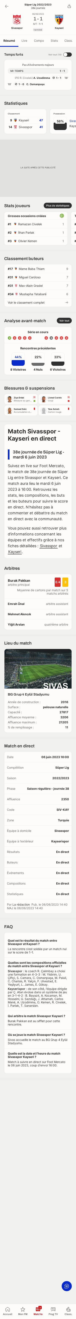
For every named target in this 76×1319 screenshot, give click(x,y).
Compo (39, 40)
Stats (54, 40)
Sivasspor (48, 546)
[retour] (6, 6)
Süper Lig (62, 767)
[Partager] (69, 6)
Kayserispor (60, 841)
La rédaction (21, 904)
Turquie (63, 820)
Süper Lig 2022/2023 (38, 4)
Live (24, 40)
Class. (68, 40)
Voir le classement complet (26, 302)
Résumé (9, 40)
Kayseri (14, 552)
